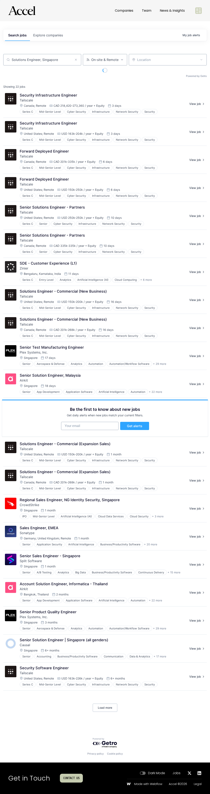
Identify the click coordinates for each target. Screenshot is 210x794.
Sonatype (27, 533)
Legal (198, 784)
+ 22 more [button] (155, 391)
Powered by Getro (196, 75)
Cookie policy (115, 753)
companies (48, 35)
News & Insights (172, 10)
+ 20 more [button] (150, 544)
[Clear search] (75, 59)
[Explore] (198, 10)
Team (146, 10)
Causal (25, 645)
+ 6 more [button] (146, 279)
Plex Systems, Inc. (34, 352)
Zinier (24, 268)
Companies (124, 10)
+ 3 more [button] (158, 516)
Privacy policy (95, 753)
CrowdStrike (29, 505)
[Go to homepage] (21, 11)
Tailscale (26, 100)
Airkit (24, 380)
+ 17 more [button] (160, 656)
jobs (17, 35)
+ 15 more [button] (174, 572)
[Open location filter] (201, 59)
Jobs (176, 773)
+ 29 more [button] (159, 363)
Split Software (31, 561)
